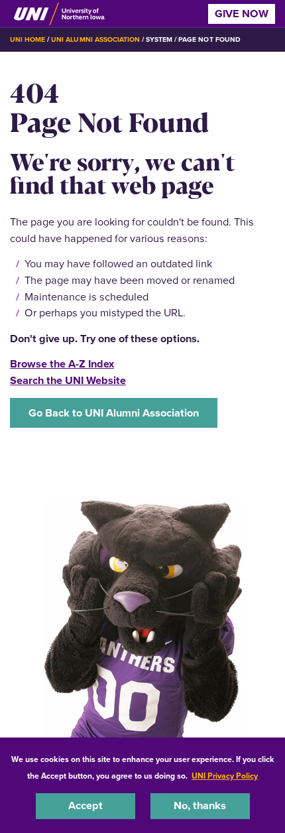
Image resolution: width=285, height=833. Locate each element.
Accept (85, 805)
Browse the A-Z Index (62, 363)
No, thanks (200, 805)
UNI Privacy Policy (225, 776)
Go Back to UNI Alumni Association (113, 413)
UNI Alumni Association (95, 39)
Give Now (241, 13)
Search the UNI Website (68, 380)
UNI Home (27, 39)
